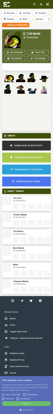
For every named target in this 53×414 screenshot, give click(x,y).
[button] (41, 4)
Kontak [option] (13, 373)
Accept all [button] (26, 404)
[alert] (26, 395)
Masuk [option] (13, 318)
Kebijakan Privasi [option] (17, 360)
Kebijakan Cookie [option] (17, 353)
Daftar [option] (12, 325)
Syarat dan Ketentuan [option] (19, 366)
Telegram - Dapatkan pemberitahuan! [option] (26, 338)
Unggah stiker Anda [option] (18, 331)
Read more (24, 390)
